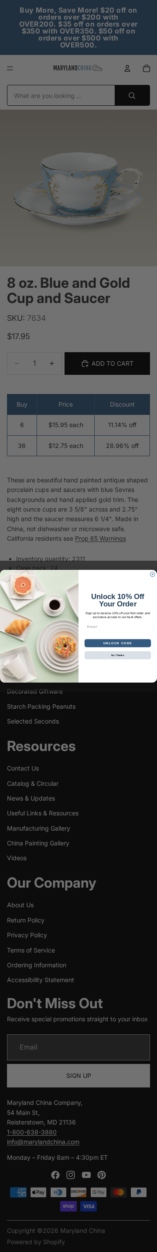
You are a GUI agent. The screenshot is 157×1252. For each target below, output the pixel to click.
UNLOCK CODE (117, 643)
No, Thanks (117, 654)
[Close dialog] (152, 574)
